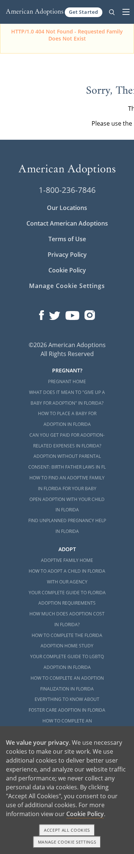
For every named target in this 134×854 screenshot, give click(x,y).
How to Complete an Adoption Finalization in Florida (67, 683)
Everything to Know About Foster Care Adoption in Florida (67, 704)
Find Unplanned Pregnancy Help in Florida (67, 525)
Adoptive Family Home (67, 560)
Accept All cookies (67, 830)
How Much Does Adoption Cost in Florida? (67, 619)
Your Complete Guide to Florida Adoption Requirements (67, 597)
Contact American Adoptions (67, 223)
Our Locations (67, 208)
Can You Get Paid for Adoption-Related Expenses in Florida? (67, 440)
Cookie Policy (67, 270)
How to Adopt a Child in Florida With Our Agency (67, 576)
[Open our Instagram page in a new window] (89, 313)
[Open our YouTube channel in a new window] (72, 313)
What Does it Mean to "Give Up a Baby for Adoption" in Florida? (67, 397)
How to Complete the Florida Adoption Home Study (67, 640)
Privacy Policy (67, 254)
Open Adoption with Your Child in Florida (67, 504)
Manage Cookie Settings (67, 286)
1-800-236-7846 (67, 190)
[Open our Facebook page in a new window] (41, 313)
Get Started (83, 12)
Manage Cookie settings (67, 842)
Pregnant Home (67, 381)
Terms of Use (67, 239)
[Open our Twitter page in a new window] (54, 313)
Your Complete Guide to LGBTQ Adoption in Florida (67, 661)
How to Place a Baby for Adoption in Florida (67, 418)
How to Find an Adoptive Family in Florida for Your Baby (67, 483)
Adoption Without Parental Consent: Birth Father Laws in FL (67, 461)
